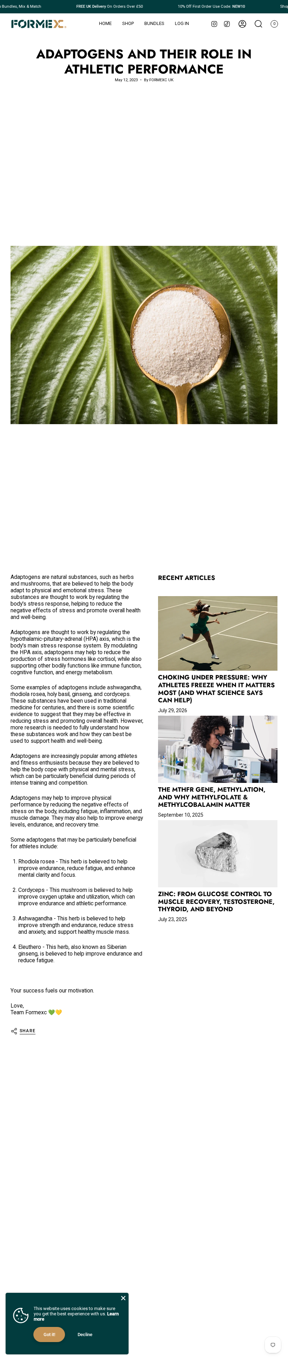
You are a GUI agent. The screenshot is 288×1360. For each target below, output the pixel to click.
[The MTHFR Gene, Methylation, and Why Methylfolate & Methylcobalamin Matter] (217, 749)
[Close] (123, 1298)
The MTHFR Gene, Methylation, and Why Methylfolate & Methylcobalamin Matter (212, 797)
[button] (128, 23)
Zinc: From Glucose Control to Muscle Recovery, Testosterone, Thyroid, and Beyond (216, 901)
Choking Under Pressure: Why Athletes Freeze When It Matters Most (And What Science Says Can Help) (216, 689)
